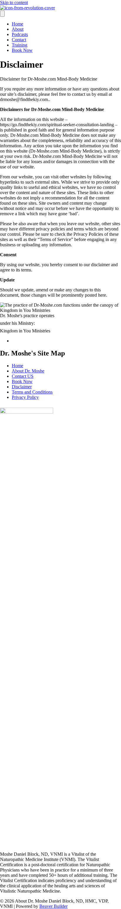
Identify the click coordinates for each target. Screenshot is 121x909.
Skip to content (14, 2)
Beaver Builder (53, 906)
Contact (19, 39)
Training (19, 44)
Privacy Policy (25, 397)
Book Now (22, 50)
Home (17, 23)
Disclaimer (22, 386)
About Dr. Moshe (28, 370)
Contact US (22, 376)
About (17, 29)
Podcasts (20, 34)
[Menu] (2, 14)
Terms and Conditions (32, 391)
